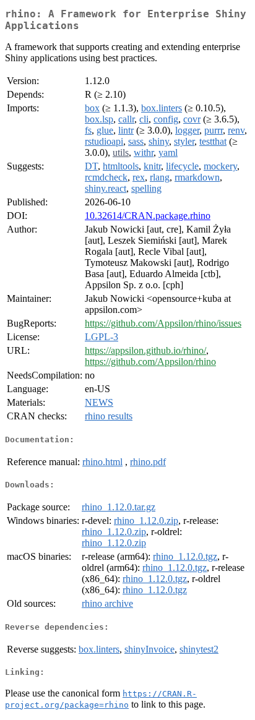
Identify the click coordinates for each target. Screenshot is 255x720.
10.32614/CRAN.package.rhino (147, 215)
